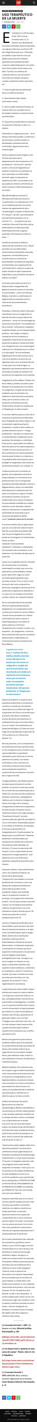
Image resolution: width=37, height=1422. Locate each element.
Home (4, 8)
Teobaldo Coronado (20, 8)
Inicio (7, 1411)
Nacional (7, 1414)
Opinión (10, 8)
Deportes (22, 1416)
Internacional (18, 1414)
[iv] (15, 945)
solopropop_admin (9, 22)
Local (21, 1411)
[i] (32, 466)
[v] (21, 1140)
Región (27, 1411)
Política (14, 1416)
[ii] (10, 738)
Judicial (14, 1411)
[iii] (10, 851)
